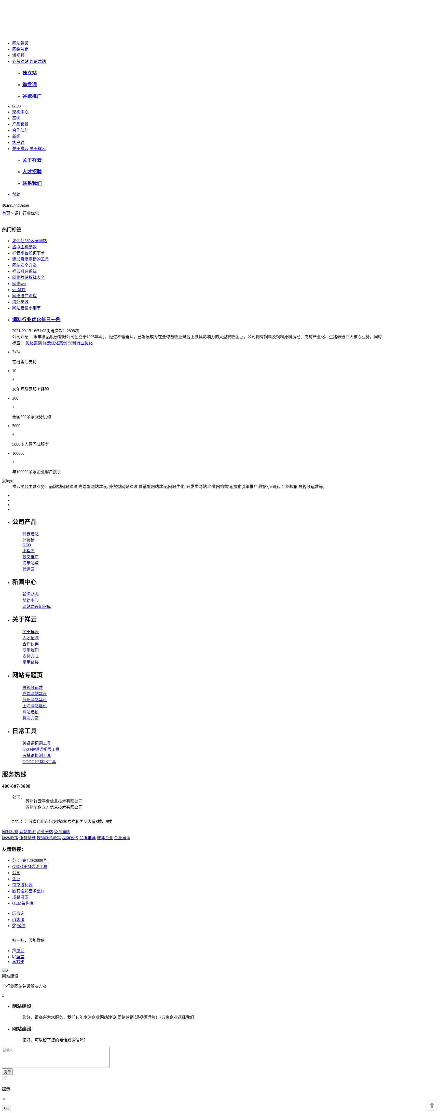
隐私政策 (10, 838)
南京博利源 (22, 885)
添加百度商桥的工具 (30, 259)
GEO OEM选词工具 (29, 866)
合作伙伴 (20, 130)
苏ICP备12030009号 (29, 860)
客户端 (18, 142)
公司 (16, 873)
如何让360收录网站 (29, 241)
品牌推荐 (87, 838)
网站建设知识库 (36, 606)
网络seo (19, 283)
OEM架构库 (23, 903)
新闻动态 (30, 594)
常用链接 (30, 662)
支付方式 (30, 656)
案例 (16, 118)
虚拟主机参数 (24, 247)
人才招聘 (30, 638)
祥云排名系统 (24, 271)
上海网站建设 (34, 706)
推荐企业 (105, 838)
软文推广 (30, 557)
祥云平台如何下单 (28, 253)
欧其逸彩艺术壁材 (28, 891)
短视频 (18, 55)
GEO (16, 106)
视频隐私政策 (49, 838)
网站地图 (27, 832)
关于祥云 (20, 148)
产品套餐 (20, 124)
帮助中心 (30, 600)
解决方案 (30, 718)
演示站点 (30, 563)
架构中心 (20, 112)
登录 (39, 206)
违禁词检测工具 (36, 755)
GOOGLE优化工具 (39, 761)
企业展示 (122, 838)
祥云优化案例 (55, 343)
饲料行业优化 (80, 343)
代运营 (28, 569)
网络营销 (20, 49)
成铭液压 (20, 897)
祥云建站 (30, 534)
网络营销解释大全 (28, 277)
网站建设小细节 (26, 308)
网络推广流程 (24, 296)
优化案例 (33, 343)
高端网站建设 (34, 693)
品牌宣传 (70, 838)
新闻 (16, 136)
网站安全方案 (24, 265)
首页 (6, 213)
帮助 (16, 194)
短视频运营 (32, 687)
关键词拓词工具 (36, 743)
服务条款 (27, 838)
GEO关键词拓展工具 (41, 749)
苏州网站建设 (34, 700)
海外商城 (20, 302)
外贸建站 (20, 61)
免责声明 (62, 832)
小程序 (28, 551)
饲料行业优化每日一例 (36, 319)
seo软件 (19, 290)
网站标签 (10, 832)
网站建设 (20, 43)
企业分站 (45, 832)
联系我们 (30, 650)
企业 (16, 879)
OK (6, 1108)
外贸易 (28, 540)
